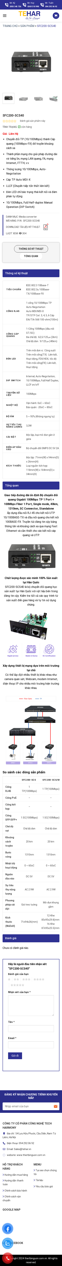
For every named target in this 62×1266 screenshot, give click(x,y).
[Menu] (5, 15)
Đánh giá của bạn (18, 974)
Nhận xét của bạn (19, 992)
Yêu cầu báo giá (44, 1186)
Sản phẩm (27, 26)
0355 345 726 (15, 6)
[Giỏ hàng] (56, 15)
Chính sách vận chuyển (12, 1198)
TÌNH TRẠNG (10, 127)
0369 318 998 (33, 6)
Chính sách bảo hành (15, 1190)
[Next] (54, 61)
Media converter (28, 216)
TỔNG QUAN (31, 256)
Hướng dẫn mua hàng (16, 1174)
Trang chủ (10, 26)
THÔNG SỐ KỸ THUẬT (31, 248)
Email (12, 1038)
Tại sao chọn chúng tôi (45, 1172)
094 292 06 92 (51, 6)
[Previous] (8, 61)
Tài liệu (39, 1180)
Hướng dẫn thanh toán (13, 1182)
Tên (11, 1022)
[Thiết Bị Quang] (29, 16)
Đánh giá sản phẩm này (32, 120)
